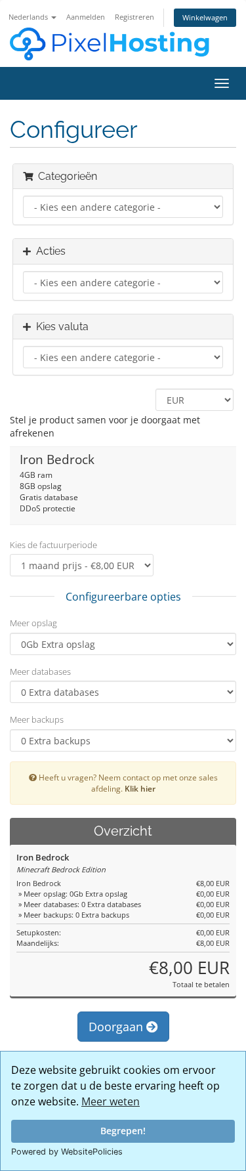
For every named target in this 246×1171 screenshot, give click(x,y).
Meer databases (40, 671)
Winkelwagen (205, 17)
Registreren (134, 17)
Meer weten (110, 1101)
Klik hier (140, 788)
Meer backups (37, 719)
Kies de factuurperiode (53, 545)
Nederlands (29, 17)
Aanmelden (85, 17)
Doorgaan (117, 1026)
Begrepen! (123, 1130)
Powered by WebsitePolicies (67, 1152)
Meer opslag (33, 623)
